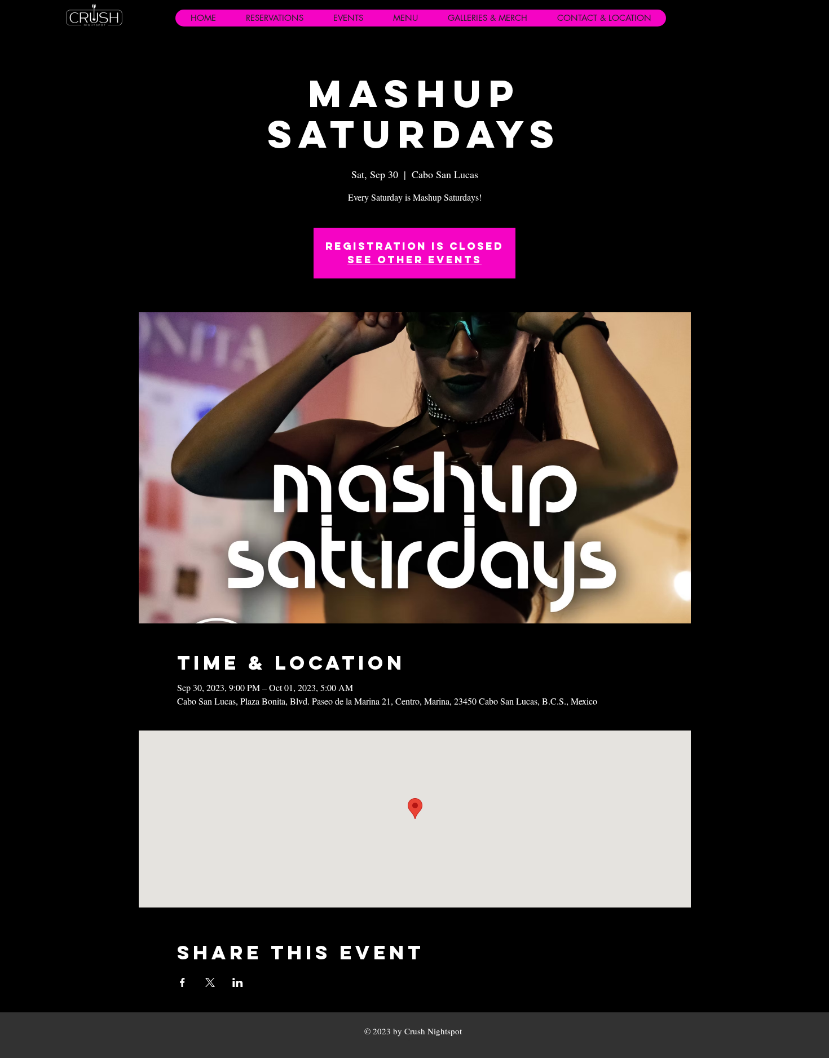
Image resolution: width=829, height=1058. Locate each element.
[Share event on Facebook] (182, 982)
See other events (414, 259)
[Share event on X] (210, 982)
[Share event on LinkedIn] (237, 982)
